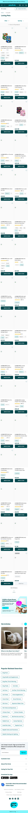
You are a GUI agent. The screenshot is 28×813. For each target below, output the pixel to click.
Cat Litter (15, 686)
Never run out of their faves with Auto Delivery (14, 1)
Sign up (23, 752)
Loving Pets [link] (8, 12)
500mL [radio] (16, 160)
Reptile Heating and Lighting (10, 734)
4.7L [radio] (16, 230)
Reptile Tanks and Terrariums (10, 729)
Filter (6, 21)
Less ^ (7, 57)
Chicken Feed (6, 712)
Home (2, 12)
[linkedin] (18, 799)
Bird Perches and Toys (18, 716)
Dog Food (5, 672)
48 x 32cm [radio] (17, 576)
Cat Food (5, 690)
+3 (24, 124)
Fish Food (5, 703)
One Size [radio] (3, 300)
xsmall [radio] (2, 52)
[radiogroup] (7, 55)
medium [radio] (3, 55)
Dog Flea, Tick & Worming (9, 681)
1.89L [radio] (21, 228)
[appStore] (5, 778)
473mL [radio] (16, 228)
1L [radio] (20, 160)
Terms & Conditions (8, 789)
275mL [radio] (2, 543)
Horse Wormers (17, 699)
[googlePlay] (13, 778)
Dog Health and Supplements (10, 677)
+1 (25, 92)
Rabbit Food (6, 721)
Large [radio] (8, 126)
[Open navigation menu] (2, 5)
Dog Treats (5, 686)
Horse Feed (5, 699)
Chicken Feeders (18, 712)
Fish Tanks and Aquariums (9, 708)
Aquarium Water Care (17, 703)
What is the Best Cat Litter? (10, 651)
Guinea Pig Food (17, 721)
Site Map (19, 792)
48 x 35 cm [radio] (3, 227)
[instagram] (15, 799)
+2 (25, 52)
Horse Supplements (18, 694)
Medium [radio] (21, 52)
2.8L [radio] (24, 228)
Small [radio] (16, 52)
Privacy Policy (9, 792)
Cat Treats (5, 694)
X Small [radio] (17, 193)
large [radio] (8, 55)
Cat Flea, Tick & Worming (18, 690)
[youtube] (10, 799)
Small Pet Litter (7, 725)
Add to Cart (7, 63)
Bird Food (5, 716)
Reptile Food (18, 725)
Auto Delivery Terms (19, 789)
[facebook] (12, 799)
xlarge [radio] (2, 57)
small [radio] (7, 52)
